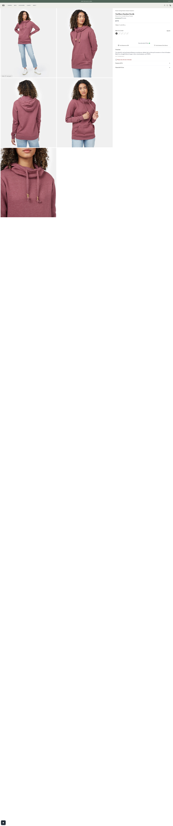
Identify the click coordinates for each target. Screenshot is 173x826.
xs (116, 33)
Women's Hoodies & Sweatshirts (128, 10)
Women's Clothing (118, 10)
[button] (142, 18)
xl (127, 33)
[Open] (3, 822)
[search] (167, 5)
